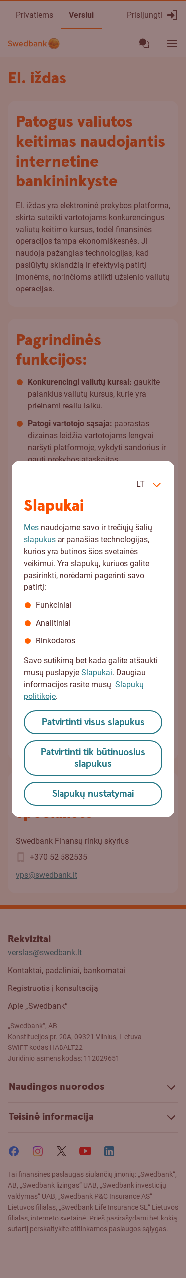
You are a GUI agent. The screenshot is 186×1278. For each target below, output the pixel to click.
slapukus (40, 539)
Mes (31, 527)
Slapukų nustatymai (93, 794)
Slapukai (96, 672)
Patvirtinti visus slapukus (93, 722)
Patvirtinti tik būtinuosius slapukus (93, 758)
